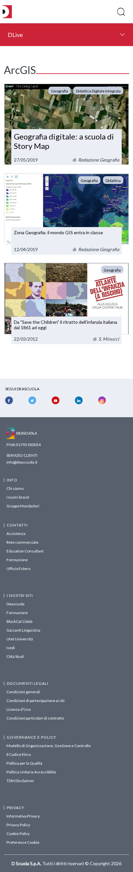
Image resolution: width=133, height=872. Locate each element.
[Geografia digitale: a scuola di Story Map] (66, 124)
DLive (15, 34)
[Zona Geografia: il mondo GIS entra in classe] (66, 214)
